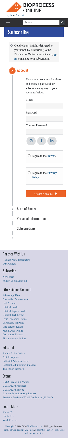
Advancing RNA (11, 295)
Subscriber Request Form (47, 429)
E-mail (29, 99)
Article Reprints (11, 357)
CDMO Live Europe (13, 389)
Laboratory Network (13, 322)
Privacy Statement (25, 429)
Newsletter (8, 276)
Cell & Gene (9, 303)
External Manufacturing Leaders (19, 393)
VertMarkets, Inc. (35, 426)
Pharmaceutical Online (14, 338)
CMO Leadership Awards (16, 381)
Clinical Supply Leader (15, 311)
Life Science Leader (13, 326)
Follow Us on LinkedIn (15, 280)
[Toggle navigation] (8, 22)
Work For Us (10, 420)
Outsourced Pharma (13, 334)
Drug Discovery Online (14, 318)
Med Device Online (13, 330)
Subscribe (21, 15)
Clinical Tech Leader (13, 315)
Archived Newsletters (14, 353)
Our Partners (9, 263)
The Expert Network (13, 368)
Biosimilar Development (15, 299)
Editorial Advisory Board (16, 361)
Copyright (9, 426)
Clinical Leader (11, 307)
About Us (8, 412)
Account (22, 70)
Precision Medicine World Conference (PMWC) (28, 397)
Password (31, 112)
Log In (9, 15)
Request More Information (16, 259)
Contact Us (8, 416)
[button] (12, 70)
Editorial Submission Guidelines (19, 364)
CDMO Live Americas (14, 385)
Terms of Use (10, 429)
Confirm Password (36, 125)
